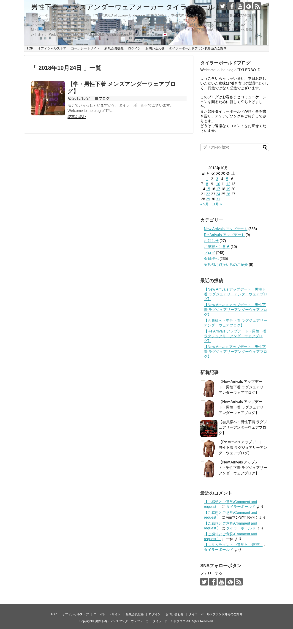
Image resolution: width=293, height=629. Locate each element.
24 (218, 194)
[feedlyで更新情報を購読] (248, 6)
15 (208, 189)
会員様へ (211, 259)
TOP (30, 48)
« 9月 (204, 204)
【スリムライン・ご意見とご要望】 (233, 545)
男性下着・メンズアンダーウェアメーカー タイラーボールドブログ (137, 7)
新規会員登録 (114, 48)
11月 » (217, 204)
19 (228, 189)
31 (218, 199)
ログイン (134, 48)
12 (228, 184)
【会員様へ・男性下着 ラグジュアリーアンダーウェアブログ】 (243, 427)
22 (208, 194)
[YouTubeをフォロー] (240, 6)
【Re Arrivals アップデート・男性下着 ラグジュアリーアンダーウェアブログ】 (235, 336)
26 (228, 194)
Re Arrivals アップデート (224, 235)
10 (218, 184)
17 (218, 189)
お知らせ (211, 241)
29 (208, 199)
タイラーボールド (240, 507)
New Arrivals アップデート (225, 229)
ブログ (104, 98)
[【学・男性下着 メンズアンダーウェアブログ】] (48, 98)
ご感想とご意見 (217, 247)
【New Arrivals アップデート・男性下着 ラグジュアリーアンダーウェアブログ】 (235, 294)
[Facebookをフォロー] (231, 6)
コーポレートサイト (85, 48)
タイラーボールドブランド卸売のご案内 (198, 48)
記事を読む (77, 117)
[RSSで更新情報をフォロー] (257, 6)
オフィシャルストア (52, 48)
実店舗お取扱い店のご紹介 (226, 265)
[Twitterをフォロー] (222, 6)
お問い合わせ (155, 48)
